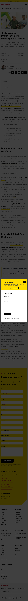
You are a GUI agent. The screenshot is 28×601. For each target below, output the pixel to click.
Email (5, 307)
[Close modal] (24, 282)
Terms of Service (14, 318)
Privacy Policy (6, 318)
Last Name (6, 301)
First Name (6, 296)
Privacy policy (15, 288)
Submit (7, 314)
